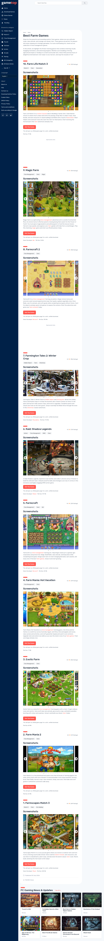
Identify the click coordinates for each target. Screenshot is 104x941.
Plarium (34, 494)
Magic (43, 174)
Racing (6, 56)
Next (76, 92)
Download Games (9, 12)
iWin (34, 240)
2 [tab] (50, 111)
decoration (70, 117)
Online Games (8, 15)
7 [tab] (57, 397)
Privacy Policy (5, 104)
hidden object (49, 399)
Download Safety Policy (8, 94)
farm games (55, 39)
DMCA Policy (5, 100)
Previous (25, 92)
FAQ (2, 87)
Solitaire (6, 45)
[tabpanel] (50, 92)
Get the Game (29, 127)
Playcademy (36, 420)
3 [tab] (53, 111)
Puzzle (6, 42)
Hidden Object (8, 31)
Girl (43, 507)
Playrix (34, 871)
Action (6, 49)
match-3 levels (59, 854)
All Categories (8, 60)
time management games (39, 45)
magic (34, 228)
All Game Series (9, 64)
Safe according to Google (9, 110)
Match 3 (6, 34)
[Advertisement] (61, 17)
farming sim (60, 399)
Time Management (10, 38)
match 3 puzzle (42, 113)
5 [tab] (53, 397)
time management (46, 220)
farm (36, 121)
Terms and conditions (7, 107)
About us (4, 84)
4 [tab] (50, 397)
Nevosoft (35, 319)
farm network (34, 307)
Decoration (39, 68)
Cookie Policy (5, 97)
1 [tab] (48, 111)
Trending (6, 23)
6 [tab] (55, 397)
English (4, 76)
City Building (39, 807)
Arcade (6, 53)
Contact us (4, 91)
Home (6, 8)
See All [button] (5, 68)
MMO (44, 433)
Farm (32, 68)
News (5, 19)
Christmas (42, 363)
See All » (58, 890)
